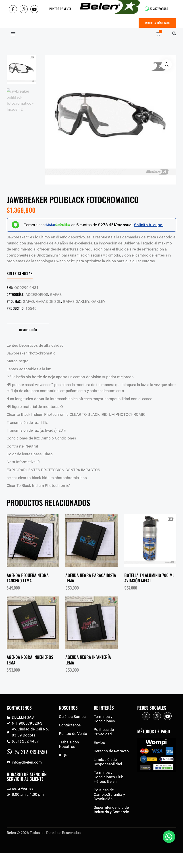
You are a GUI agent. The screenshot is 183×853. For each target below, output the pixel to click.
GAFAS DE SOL (48, 301)
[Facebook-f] (13, 9)
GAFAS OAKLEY (76, 301)
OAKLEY (98, 301)
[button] (13, 33)
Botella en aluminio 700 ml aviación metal (149, 577)
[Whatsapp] (169, 836)
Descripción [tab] (28, 330)
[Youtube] (34, 9)
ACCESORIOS (36, 294)
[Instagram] (24, 9)
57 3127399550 (159, 8)
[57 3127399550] (146, 8)
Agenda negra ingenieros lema (30, 659)
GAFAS (56, 294)
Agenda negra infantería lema (88, 659)
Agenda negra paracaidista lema (90, 577)
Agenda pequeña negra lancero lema (28, 577)
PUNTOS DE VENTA (60, 8)
